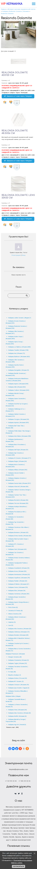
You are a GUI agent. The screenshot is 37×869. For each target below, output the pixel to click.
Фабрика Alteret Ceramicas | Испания (16, 618)
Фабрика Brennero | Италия (18, 533)
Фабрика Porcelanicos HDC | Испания (16, 513)
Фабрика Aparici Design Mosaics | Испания (17, 603)
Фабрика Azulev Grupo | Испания (14, 338)
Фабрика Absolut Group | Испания (15, 394)
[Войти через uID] (9, 748)
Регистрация (16, 255)
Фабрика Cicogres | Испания (18, 419)
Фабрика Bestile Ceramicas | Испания (16, 374)
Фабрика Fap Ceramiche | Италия (15, 523)
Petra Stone (13, 607)
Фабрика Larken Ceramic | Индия (19, 318)
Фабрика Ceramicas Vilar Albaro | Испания (17, 528)
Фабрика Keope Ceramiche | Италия (16, 598)
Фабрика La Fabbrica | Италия (19, 347)
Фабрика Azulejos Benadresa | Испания (16, 508)
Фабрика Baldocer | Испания (19, 357)
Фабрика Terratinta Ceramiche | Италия (17, 668)
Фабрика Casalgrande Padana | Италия (17, 564)
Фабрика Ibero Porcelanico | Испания (16, 446)
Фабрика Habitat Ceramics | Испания (15, 415)
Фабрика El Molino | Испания (18, 584)
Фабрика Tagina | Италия (17, 663)
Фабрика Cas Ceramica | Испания (14, 554)
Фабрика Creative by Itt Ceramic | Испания (17, 645)
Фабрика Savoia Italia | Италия (19, 483)
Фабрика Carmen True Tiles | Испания (16, 496)
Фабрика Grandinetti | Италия (18, 568)
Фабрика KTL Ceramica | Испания (15, 545)
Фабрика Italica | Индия (13, 696)
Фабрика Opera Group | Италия (14, 343)
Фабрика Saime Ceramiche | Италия (16, 400)
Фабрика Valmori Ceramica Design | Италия (18, 491)
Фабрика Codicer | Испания (18, 390)
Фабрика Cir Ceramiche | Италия (15, 518)
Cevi (10, 625)
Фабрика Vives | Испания (17, 710)
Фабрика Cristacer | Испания (18, 685)
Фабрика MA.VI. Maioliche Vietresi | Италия (18, 639)
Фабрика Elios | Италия (16, 591)
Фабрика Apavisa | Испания (18, 423)
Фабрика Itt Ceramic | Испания (19, 458)
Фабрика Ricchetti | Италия (18, 500)
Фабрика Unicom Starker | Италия (15, 474)
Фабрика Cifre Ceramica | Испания (15, 361)
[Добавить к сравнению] (17, 103)
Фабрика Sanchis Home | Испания (15, 366)
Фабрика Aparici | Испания (18, 384)
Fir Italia (12, 672)
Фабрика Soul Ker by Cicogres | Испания (17, 405)
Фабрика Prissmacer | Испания (15, 654)
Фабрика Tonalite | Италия (18, 350)
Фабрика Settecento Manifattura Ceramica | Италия (17, 380)
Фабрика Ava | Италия (16, 353)
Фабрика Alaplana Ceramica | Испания (16, 479)
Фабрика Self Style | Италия (18, 450)
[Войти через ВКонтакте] (13, 748)
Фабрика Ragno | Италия (17, 461)
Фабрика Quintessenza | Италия (14, 440)
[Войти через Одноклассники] (27, 748)
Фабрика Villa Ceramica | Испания (15, 332)
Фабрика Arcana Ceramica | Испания (15, 322)
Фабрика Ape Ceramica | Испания (15, 454)
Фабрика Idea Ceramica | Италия (19, 713)
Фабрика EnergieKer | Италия (18, 370)
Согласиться (18, 866)
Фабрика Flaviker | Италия (17, 581)
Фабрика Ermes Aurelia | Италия (19, 536)
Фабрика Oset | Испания (17, 549)
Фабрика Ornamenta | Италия (18, 660)
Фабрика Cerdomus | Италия (18, 594)
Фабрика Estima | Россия (17, 678)
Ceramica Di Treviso (15, 611)
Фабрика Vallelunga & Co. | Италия (15, 410)
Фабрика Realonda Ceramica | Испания (16, 327)
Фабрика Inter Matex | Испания (19, 436)
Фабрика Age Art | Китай (17, 725)
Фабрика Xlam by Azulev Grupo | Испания (17, 540)
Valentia (12, 622)
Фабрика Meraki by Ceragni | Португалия (16, 720)
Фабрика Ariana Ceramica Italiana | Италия (18, 559)
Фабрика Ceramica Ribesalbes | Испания (17, 692)
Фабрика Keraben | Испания (18, 635)
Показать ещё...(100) (12, 727)
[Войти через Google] (23, 748)
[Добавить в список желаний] (10, 102)
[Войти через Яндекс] (20, 748)
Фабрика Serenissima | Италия (19, 575)
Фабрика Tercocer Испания (18, 503)
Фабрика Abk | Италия (17, 387)
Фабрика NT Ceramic (16, 682)
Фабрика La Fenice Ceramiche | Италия (17, 706)
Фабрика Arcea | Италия (17, 571)
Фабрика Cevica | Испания (18, 587)
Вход (23, 255)
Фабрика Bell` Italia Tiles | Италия (15, 427)
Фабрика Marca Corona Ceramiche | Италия (18, 650)
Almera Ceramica (14, 614)
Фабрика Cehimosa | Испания (18, 632)
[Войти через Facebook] (16, 748)
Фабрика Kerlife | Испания (17, 716)
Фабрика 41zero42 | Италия (18, 487)
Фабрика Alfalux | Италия (17, 470)
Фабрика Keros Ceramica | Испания (15, 466)
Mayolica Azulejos (14, 675)
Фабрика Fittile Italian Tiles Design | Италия (18, 432)
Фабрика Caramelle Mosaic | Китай (16, 700)
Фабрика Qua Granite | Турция (18, 688)
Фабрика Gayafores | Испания (19, 578)
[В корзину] (5, 102)
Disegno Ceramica (15, 657)
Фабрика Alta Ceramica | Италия (19, 629)
